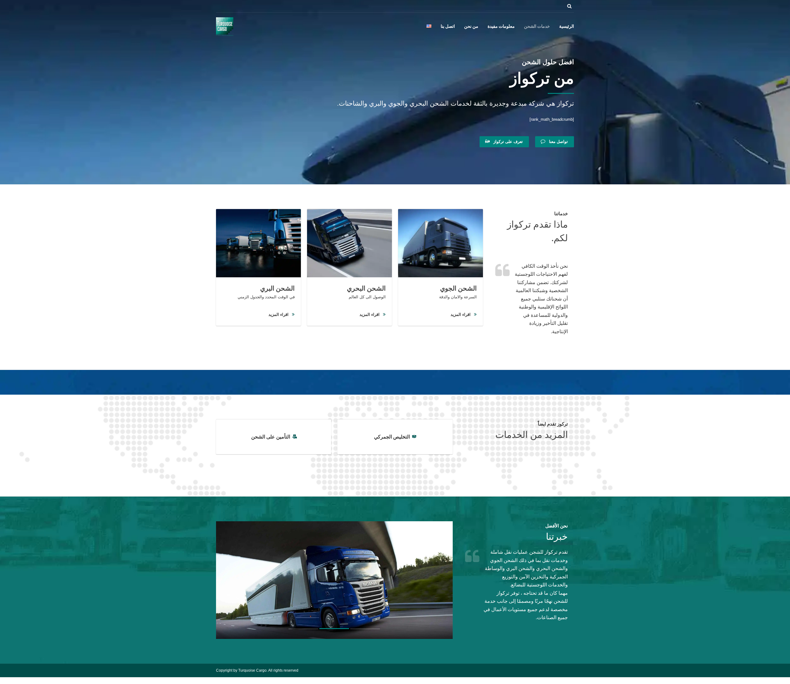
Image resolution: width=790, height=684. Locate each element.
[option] (451, 580)
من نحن (471, 26)
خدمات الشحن (537, 26)
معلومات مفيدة (501, 26)
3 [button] (303, 630)
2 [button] (334, 630)
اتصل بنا (448, 26)
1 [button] (365, 629)
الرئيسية (566, 26)
